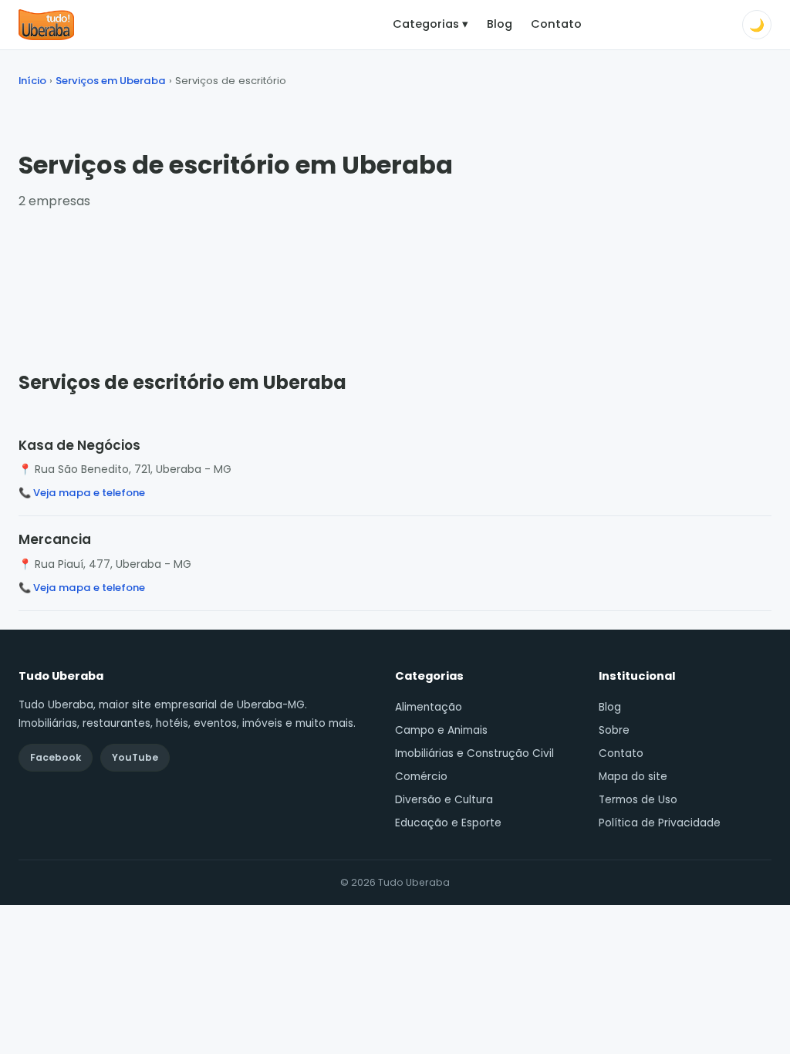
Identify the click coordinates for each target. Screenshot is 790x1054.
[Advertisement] (395, 275)
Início (32, 80)
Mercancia (55, 539)
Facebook (55, 757)
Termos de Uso (638, 799)
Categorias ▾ (430, 24)
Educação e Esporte (448, 823)
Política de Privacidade (660, 823)
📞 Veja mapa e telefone (82, 492)
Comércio (421, 776)
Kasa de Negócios (79, 445)
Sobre (614, 730)
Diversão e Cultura (444, 799)
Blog (499, 24)
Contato (556, 24)
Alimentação (428, 707)
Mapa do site (633, 776)
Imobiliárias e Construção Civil (474, 753)
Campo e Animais (441, 730)
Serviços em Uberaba (111, 80)
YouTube (135, 757)
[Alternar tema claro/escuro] (756, 24)
